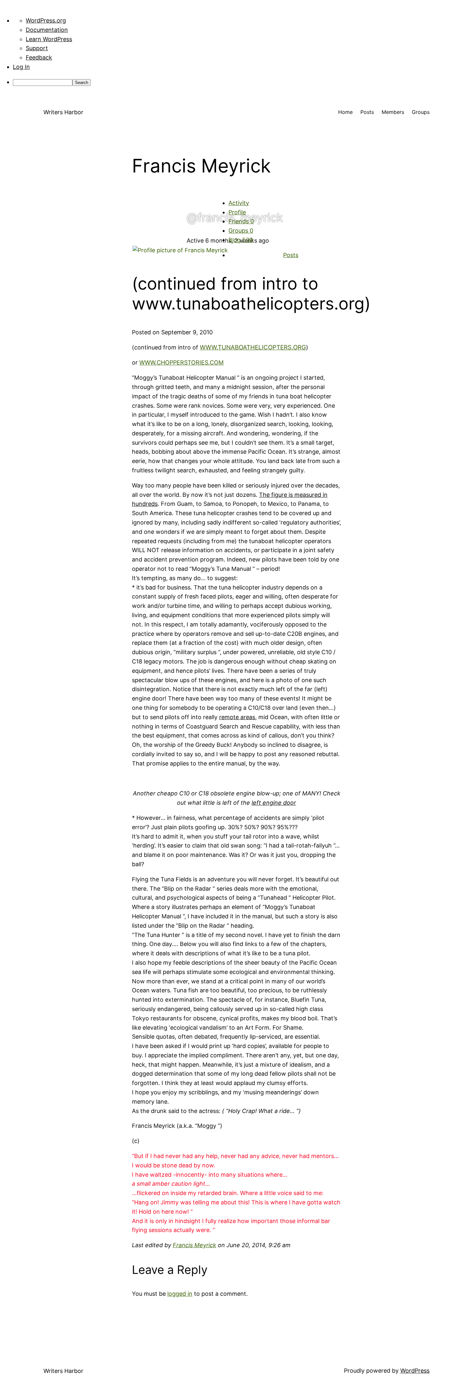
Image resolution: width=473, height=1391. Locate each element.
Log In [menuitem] (21, 66)
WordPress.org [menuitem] (46, 20)
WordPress (415, 1370)
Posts (290, 255)
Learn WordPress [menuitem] (49, 39)
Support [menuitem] (37, 48)
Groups (240, 230)
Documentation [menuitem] (47, 29)
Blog (240, 239)
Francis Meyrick (194, 1245)
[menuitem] (243, 82)
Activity (238, 202)
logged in (179, 1293)
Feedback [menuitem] (39, 57)
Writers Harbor (63, 112)
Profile (237, 212)
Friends (241, 221)
